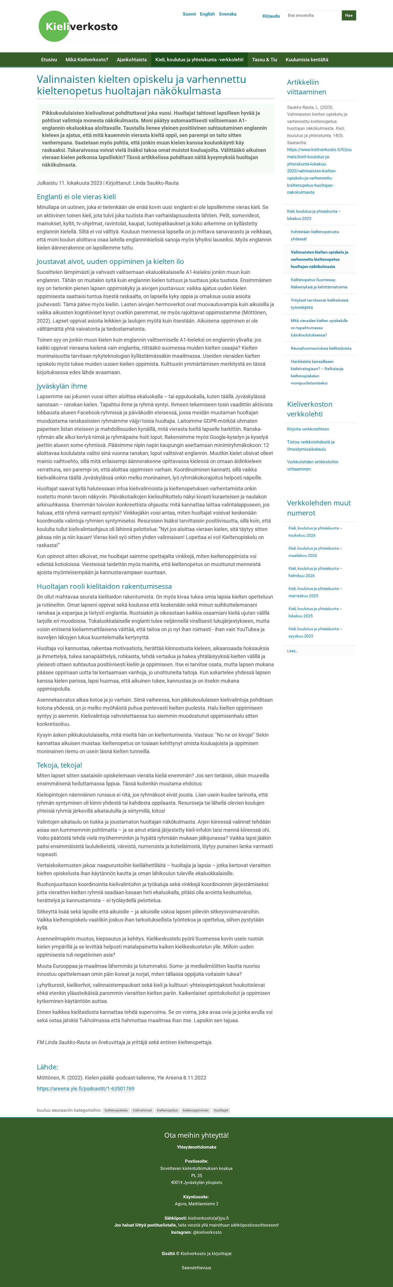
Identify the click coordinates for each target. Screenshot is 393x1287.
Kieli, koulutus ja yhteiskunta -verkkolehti (199, 59)
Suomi (189, 14)
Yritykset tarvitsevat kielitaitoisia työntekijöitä (319, 304)
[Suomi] (80, 26)
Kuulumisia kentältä (307, 59)
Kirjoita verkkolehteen (308, 429)
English (207, 14)
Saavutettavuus (196, 1267)
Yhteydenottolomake (196, 1147)
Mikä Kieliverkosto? (87, 59)
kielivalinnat (142, 1111)
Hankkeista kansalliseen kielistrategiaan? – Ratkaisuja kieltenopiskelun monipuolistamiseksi (317, 372)
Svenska (227, 14)
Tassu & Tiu (264, 59)
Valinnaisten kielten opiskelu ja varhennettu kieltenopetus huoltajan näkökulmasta (319, 259)
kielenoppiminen (196, 1111)
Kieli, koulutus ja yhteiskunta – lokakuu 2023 (314, 215)
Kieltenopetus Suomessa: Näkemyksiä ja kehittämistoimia (319, 283)
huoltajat (221, 1111)
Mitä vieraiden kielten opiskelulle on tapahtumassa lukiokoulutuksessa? (319, 327)
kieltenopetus (167, 1111)
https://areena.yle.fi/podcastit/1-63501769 (85, 1089)
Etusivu (49, 59)
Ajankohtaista (132, 59)
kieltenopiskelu (116, 1111)
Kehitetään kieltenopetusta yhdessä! (315, 235)
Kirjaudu (271, 16)
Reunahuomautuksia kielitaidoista (321, 348)
